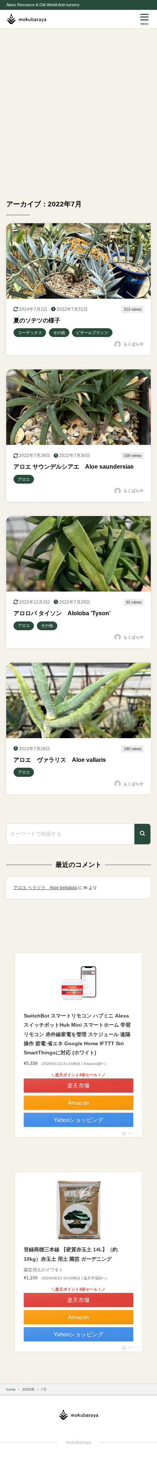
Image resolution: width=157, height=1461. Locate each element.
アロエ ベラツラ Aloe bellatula (45, 887)
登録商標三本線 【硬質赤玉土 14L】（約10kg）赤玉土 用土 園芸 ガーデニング (71, 1254)
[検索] (142, 834)
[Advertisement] (78, 110)
